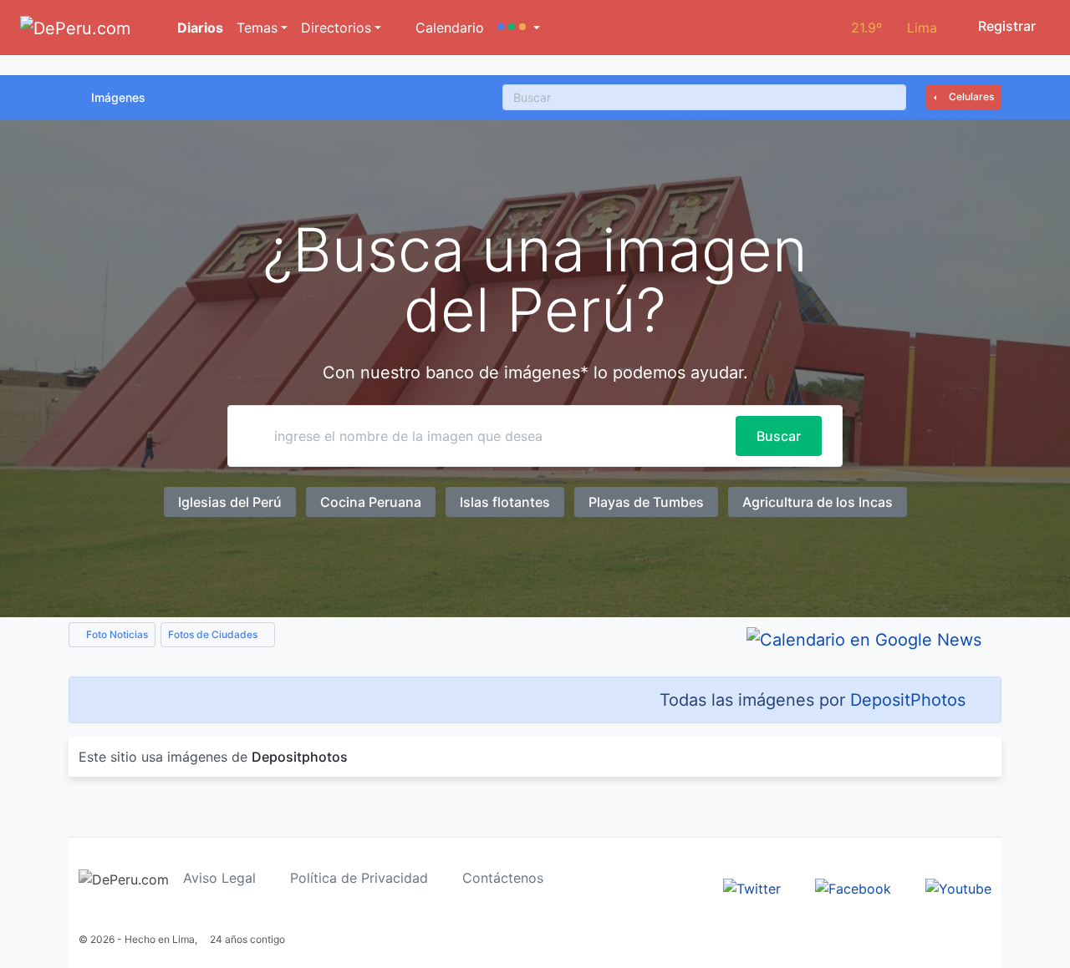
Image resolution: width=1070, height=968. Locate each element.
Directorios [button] (336, 27)
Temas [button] (257, 27)
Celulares (970, 96)
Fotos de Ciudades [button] (214, 634)
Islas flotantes (505, 502)
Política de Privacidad (359, 877)
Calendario (447, 27)
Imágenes (118, 97)
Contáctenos (502, 877)
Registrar (1005, 26)
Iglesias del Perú (230, 502)
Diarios (198, 27)
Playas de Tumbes (646, 502)
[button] (519, 27)
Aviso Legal (219, 877)
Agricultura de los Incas (817, 502)
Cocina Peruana (370, 502)
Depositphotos (300, 756)
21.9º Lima (894, 27)
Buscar (779, 436)
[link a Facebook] (853, 887)
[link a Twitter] (752, 887)
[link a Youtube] (958, 887)
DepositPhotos (908, 700)
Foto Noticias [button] (116, 634)
